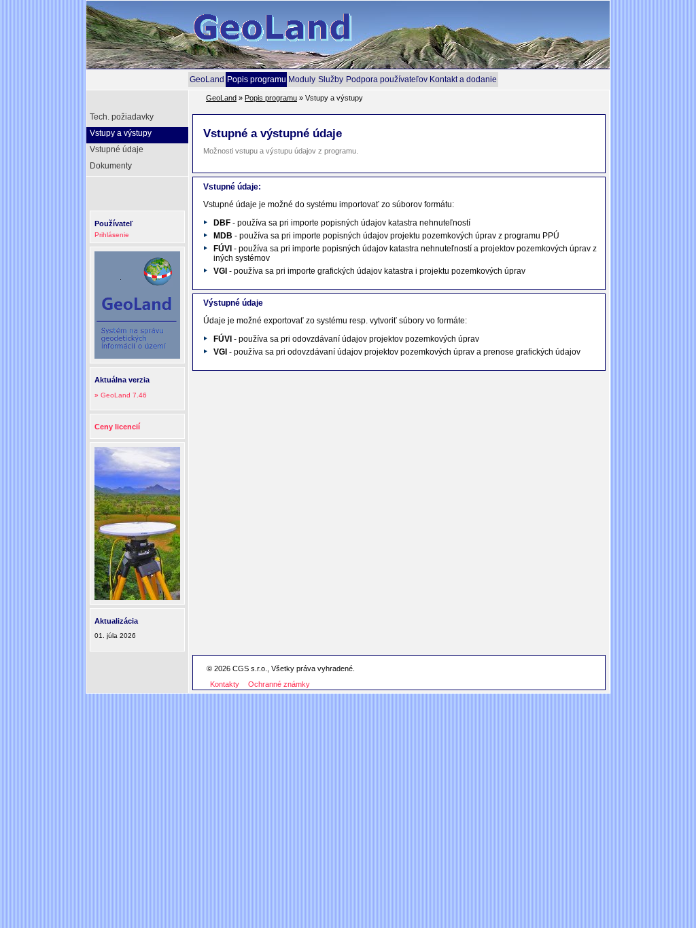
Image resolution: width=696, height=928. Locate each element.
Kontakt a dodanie (463, 79)
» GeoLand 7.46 (120, 395)
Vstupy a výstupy (121, 133)
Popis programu (256, 79)
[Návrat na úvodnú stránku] (294, 63)
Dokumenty (111, 166)
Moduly (301, 79)
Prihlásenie (111, 234)
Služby (330, 79)
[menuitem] (207, 79)
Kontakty (224, 684)
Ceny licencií (117, 427)
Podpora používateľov (387, 79)
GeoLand (207, 79)
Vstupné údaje (116, 149)
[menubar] (343, 79)
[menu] (139, 143)
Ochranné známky (279, 684)
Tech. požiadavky (122, 117)
